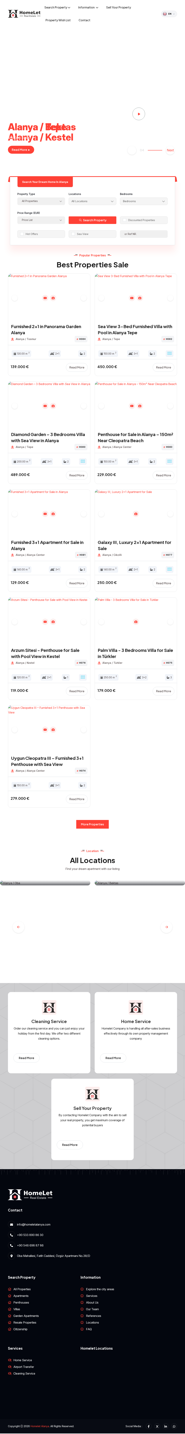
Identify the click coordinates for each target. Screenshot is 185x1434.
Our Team (92, 1309)
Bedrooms (126, 193)
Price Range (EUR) (28, 212)
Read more (76, 367)
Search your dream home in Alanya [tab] (45, 181)
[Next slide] (84, 298)
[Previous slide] (15, 298)
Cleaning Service (24, 1373)
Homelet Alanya (40, 1426)
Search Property (55, 7)
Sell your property (118, 7)
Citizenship (20, 1329)
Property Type (26, 193)
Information (86, 7)
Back (132, 150)
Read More (26, 1058)
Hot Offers (32, 233)
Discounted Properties (141, 220)
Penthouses (21, 1302)
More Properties (92, 824)
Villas (16, 1309)
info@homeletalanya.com (33, 1224)
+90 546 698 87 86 (30, 1245)
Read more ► (21, 150)
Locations (75, 193)
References (93, 1316)
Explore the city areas (100, 1289)
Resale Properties (24, 1322)
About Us (92, 1302)
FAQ (89, 1329)
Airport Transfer (23, 1367)
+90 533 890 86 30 (30, 1235)
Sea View (82, 233)
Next (170, 150)
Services (91, 1296)
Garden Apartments (26, 1316)
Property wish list (58, 20)
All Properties (22, 1289)
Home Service (22, 1360)
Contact (84, 20)
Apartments (21, 1296)
